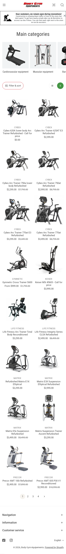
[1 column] (52, 85)
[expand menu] (4, 5)
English (57, 540)
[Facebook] (4, 540)
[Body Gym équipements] (33, 5)
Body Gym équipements (32, 547)
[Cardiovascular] (15, 55)
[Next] (43, 496)
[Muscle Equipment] (43, 55)
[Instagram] (11, 540)
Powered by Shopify (54, 547)
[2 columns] (60, 85)
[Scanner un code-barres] (54, 5)
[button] (33, 515)
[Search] (62, 5)
